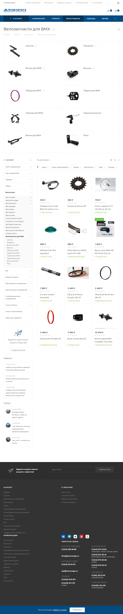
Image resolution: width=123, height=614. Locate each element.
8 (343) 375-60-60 (99, 561)
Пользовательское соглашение (16, 550)
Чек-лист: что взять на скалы (21, 441)
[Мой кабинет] (118, 3)
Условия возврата (69, 502)
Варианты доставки (70, 499)
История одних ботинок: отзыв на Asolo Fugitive (19, 414)
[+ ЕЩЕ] (115, 18)
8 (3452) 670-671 (69, 579)
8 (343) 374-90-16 (103, 556)
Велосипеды (9, 516)
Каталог (8, 487)
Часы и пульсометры (12, 526)
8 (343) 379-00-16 (99, 566)
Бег (5, 522)
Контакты (7, 547)
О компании (9, 540)
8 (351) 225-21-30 (98, 576)
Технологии (8, 581)
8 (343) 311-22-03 (68, 564)
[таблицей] (118, 160)
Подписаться (105, 469)
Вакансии (8, 544)
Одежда (7, 492)
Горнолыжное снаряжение (14, 509)
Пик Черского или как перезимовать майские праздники (21, 429)
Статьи (7, 403)
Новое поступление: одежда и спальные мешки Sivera (18, 368)
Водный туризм (10, 529)
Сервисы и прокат (11, 564)
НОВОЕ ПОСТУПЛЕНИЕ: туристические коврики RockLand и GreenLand (16, 392)
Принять (77, 610)
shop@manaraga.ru (70, 556)
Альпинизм (8, 502)
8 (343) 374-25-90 (104, 550)
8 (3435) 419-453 (99, 586)
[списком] (115, 160)
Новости (8, 358)
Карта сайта (8, 571)
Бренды (7, 567)
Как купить (66, 492)
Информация (11, 535)
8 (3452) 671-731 (68, 584)
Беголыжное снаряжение (14, 499)
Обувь (6, 506)
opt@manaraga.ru (70, 571)
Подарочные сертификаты (14, 533)
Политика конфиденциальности (17, 554)
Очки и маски (9, 519)
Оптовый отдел (10, 557)
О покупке (67, 487)
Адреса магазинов (11, 560)
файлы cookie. (60, 610)
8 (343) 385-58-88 (69, 549)
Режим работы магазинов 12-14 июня (17, 380)
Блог (5, 577)
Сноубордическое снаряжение (16, 512)
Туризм (7, 495)
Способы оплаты (68, 495)
